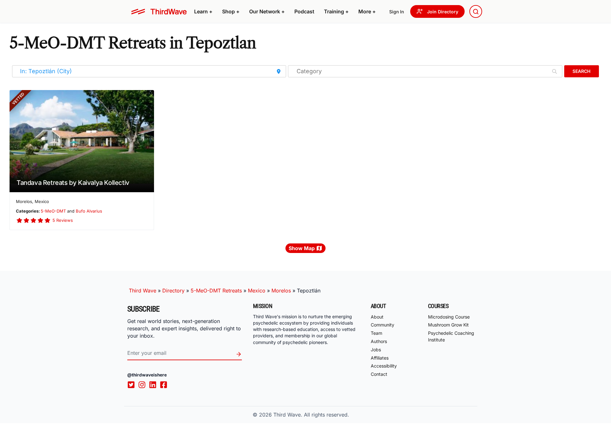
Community (382, 324)
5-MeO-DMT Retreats (216, 290)
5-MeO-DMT (53, 211)
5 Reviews (63, 220)
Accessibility (384, 365)
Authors (379, 341)
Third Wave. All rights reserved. (311, 414)
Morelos (281, 290)
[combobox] (475, 11)
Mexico (256, 290)
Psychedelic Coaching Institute (451, 336)
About (377, 316)
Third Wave (142, 290)
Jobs (376, 349)
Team (376, 333)
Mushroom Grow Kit (448, 324)
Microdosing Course (449, 316)
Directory (173, 290)
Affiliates (380, 358)
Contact (379, 374)
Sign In (396, 11)
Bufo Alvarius (89, 211)
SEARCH (581, 71)
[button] (203, 11)
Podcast (304, 11)
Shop (231, 11)
